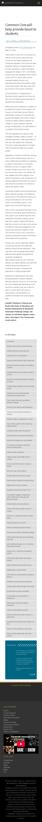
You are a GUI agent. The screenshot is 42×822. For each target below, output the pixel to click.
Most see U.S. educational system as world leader (20, 517)
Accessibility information (20, 811)
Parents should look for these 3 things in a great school (19, 616)
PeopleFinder (8, 760)
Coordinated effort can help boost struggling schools (20, 373)
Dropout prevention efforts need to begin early (20, 360)
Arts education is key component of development (17, 597)
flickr (36, 690)
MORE (32, 674)
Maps (6, 770)
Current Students (10, 713)
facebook (10, 690)
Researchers (8, 727)
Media (6, 720)
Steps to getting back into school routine (19, 565)
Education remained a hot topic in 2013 (19, 490)
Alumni (6, 711)
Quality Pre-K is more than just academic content (19, 552)
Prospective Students (11, 725)
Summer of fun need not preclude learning (19, 407)
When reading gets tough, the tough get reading (19, 559)
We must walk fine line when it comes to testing (19, 465)
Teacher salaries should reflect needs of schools (18, 458)
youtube (30, 690)
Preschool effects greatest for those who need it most (20, 387)
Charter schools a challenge (15, 452)
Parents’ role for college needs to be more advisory (19, 635)
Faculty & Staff (9, 715)
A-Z (5, 772)
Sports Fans (8, 729)
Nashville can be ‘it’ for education (17, 356)
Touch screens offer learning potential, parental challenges (18, 401)
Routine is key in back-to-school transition (19, 346)
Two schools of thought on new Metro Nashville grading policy (18, 446)
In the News (10, 341)
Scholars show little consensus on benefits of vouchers (20, 366)
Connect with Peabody (21, 685)
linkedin (23, 690)
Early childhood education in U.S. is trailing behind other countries (20, 545)
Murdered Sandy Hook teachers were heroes (20, 435)
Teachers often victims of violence (17, 485)
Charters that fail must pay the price (18, 351)
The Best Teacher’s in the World (16, 523)
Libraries (7, 763)
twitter (4, 690)
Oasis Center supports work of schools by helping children (19, 425)
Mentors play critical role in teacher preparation (17, 604)
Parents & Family (10, 722)
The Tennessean (26, 48)
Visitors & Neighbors (11, 732)
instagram (17, 690)
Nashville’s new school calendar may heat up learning (20, 576)
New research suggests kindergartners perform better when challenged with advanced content (18, 497)
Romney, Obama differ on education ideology (20, 532)
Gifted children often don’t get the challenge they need (20, 538)
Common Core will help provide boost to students (19, 413)
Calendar (7, 767)
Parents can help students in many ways (19, 629)
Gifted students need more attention (18, 504)
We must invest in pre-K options (16, 471)
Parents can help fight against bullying (18, 527)
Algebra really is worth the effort (16, 570)
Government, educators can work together (19, 440)
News (6, 765)
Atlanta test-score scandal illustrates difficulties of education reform (18, 394)
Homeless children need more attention (18, 431)
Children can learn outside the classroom (19, 581)
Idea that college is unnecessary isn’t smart (20, 419)
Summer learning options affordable (18, 591)
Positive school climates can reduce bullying (20, 480)
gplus (4, 697)
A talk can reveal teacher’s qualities (17, 610)
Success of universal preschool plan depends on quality (20, 380)
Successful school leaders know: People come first (20, 623)
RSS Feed (10, 697)
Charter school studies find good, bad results (20, 586)
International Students (12, 718)
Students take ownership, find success (18, 476)
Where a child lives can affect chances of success (19, 510)
